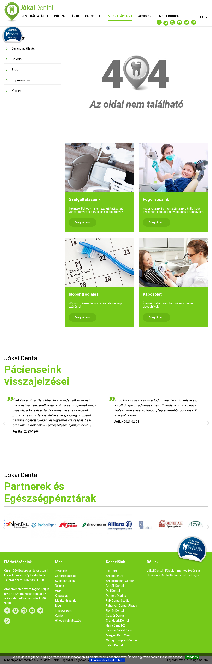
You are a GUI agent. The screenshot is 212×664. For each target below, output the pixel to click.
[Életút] (144, 537)
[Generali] (169, 535)
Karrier (16, 91)
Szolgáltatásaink (85, 199)
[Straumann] (93, 536)
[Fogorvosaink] (173, 167)
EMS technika (168, 16)
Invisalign (18, 38)
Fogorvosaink (156, 199)
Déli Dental (113, 590)
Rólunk (60, 16)
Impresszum (21, 80)
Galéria (17, 59)
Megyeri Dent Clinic (118, 635)
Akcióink (145, 16)
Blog (15, 70)
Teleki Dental (114, 645)
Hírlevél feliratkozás (68, 620)
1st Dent (111, 570)
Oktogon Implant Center (121, 640)
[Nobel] (68, 537)
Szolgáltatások (35, 16)
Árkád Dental (114, 575)
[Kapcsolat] (173, 262)
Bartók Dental (115, 585)
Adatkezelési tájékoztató (106, 660)
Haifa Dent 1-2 (115, 625)
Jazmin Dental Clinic (119, 630)
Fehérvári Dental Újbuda (121, 605)
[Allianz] (118, 537)
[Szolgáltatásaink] (99, 167)
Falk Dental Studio (117, 600)
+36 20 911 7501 (35, 580)
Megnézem (82, 222)
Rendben (192, 657)
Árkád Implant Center (120, 580)
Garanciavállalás (23, 49)
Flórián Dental (115, 610)
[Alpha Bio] (17, 536)
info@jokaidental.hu (33, 575)
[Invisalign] (42, 537)
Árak (75, 16)
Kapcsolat (93, 16)
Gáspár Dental (115, 615)
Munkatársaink (120, 16)
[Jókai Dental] (36, 12)
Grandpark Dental (117, 620)
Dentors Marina (116, 595)
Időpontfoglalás (84, 294)
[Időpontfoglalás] (99, 262)
